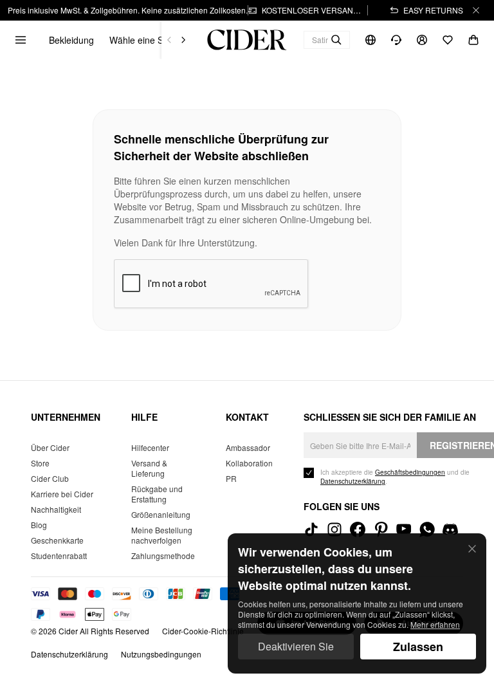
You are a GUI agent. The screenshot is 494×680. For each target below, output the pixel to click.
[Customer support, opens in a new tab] (396, 40)
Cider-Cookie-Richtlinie (203, 630)
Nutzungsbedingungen (161, 653)
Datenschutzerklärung (69, 653)
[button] (154, 40)
